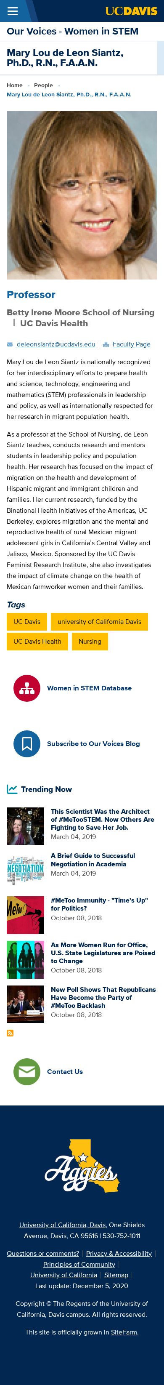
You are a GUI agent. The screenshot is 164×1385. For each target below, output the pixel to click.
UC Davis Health (37, 641)
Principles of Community (79, 1264)
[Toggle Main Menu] (12, 11)
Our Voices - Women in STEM (73, 31)
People (43, 85)
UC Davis (26, 621)
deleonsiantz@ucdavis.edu (56, 344)
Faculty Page (132, 344)
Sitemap (116, 1275)
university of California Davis (99, 621)
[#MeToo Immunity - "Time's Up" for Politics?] (26, 914)
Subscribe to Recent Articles (10, 1033)
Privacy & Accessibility (119, 1253)
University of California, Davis (62, 1225)
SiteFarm (124, 1332)
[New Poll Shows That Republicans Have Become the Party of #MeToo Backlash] (26, 1003)
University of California (63, 1275)
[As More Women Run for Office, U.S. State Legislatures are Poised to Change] (26, 959)
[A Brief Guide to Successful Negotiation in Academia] (26, 870)
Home (15, 85)
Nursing (90, 641)
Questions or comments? (43, 1253)
